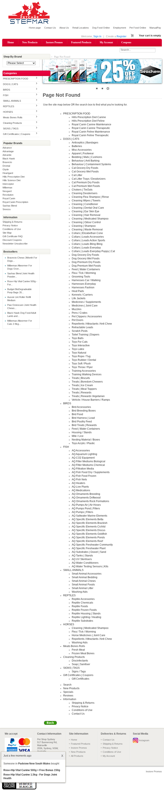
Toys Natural (79, 352)
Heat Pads (78, 291)
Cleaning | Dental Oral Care (88, 208)
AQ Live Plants (80, 486)
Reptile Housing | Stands (86, 613)
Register (121, 36)
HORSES (8, 112)
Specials (68, 692)
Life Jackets (78, 298)
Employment (119, 27)
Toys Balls (77, 338)
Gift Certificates (80, 678)
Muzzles (76, 309)
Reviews (68, 695)
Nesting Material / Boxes (86, 439)
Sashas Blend (10, 205)
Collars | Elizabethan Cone (87, 233)
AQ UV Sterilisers (82, 559)
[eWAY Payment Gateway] (19, 788)
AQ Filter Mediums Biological (88, 461)
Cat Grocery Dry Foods (85, 168)
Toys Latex (78, 349)
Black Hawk (9, 158)
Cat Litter (77, 175)
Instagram (144, 740)
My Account (106, 42)
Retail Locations (80, 27)
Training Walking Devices (86, 374)
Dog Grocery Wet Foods (86, 258)
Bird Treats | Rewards (84, 425)
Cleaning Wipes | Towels (86, 200)
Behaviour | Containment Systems (91, 164)
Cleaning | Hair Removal (86, 215)
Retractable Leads (82, 327)
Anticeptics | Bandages (85, 142)
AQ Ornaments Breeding (86, 494)
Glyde (6, 169)
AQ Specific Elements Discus (88, 530)
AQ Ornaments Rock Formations (90, 501)
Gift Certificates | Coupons (16, 134)
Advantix (7, 155)
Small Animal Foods (83, 584)
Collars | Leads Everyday (86, 247)
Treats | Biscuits (81, 378)
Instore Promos (54, 42)
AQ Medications (81, 490)
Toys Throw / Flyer (82, 367)
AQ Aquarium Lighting (84, 454)
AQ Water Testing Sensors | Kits (90, 566)
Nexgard (7, 191)
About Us (64, 27)
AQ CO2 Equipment (83, 457)
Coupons (126, 42)
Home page (35, 27)
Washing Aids (80, 592)
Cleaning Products (12, 123)
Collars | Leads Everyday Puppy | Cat (93, 251)
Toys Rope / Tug (81, 356)
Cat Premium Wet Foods (86, 186)
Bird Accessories (81, 407)
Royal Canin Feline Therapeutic (90, 135)
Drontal (6, 166)
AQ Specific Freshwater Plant (88, 548)
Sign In (97, 36)
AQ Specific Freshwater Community (92, 544)
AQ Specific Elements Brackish (89, 523)
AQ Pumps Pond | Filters (86, 508)
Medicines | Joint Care (85, 305)
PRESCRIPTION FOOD (15, 78)
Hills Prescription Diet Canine (89, 117)
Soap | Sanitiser (81, 664)
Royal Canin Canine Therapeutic (91, 128)
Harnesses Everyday (84, 284)
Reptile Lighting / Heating (86, 617)
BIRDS (6, 89)
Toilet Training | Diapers (85, 334)
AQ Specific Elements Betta (87, 519)
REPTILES (8, 106)
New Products (30, 42)
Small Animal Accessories (86, 573)
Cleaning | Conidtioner (85, 204)
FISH (5, 95)
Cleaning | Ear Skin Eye (85, 211)
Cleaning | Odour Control (86, 222)
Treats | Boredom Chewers (87, 381)
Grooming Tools (81, 276)
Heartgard (8, 173)
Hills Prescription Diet (14, 176)
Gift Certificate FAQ (13, 236)
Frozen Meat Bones (83, 653)
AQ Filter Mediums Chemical (88, 465)
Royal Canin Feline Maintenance (91, 131)
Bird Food (77, 414)
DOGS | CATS (10, 84)
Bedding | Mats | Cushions (87, 157)
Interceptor (8, 184)
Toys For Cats (80, 342)
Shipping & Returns (12, 222)
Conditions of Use (12, 229)
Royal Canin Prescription (15, 202)
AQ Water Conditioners (85, 563)
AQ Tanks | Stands (82, 555)
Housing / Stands (82, 432)
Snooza (6, 209)
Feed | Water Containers (86, 269)
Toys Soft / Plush (81, 363)
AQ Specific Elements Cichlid (88, 526)
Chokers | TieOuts (82, 189)
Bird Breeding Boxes (84, 410)
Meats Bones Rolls (12, 117)
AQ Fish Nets (79, 479)
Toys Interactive (81, 345)
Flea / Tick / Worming (84, 273)
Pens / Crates (79, 313)
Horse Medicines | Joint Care (88, 635)
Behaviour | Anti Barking (86, 160)
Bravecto (7, 162)
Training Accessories (84, 371)
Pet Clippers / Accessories (87, 316)
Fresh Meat (78, 649)
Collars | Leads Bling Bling (87, 244)
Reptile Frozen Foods (84, 610)
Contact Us (50, 27)
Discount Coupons (12, 240)
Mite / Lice (77, 436)
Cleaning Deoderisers (84, 193)
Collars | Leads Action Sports (88, 240)
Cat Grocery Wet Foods (85, 171)
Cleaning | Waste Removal (87, 229)
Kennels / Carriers (82, 294)
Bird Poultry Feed (82, 421)
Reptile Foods (80, 606)
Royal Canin (9, 198)
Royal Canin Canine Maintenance (91, 124)
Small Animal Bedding (84, 577)
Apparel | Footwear (83, 153)
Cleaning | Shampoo (84, 226)
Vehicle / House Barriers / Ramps (91, 400)
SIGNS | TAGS (10, 128)
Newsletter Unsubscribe (15, 243)
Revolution (8, 195)
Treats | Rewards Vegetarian (88, 396)
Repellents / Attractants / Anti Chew (92, 323)
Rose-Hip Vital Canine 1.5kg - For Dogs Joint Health (30, 776)
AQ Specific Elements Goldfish (89, 534)
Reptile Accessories (83, 599)
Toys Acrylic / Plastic (83, 443)
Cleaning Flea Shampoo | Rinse (90, 197)
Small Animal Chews (84, 581)
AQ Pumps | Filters (82, 512)
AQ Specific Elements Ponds (88, 537)
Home (10, 42)
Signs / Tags (79, 671)
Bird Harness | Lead (83, 418)
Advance (7, 147)
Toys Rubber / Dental (84, 360)
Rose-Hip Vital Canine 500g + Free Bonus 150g (31, 770)
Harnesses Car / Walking (86, 280)
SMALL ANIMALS (12, 101)
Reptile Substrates (82, 621)
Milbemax (7, 187)
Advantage (8, 151)
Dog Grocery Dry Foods (85, 255)
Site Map (7, 232)
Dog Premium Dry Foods (86, 262)
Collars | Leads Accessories (88, 236)
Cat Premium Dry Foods (86, 182)
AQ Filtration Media (83, 468)
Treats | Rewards (81, 392)
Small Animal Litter (82, 588)
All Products (77, 756)
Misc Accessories (82, 150)
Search (67, 684)
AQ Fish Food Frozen (84, 476)
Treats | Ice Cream (82, 385)
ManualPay (155, 27)
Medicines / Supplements (86, 302)
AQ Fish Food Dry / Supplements (91, 472)
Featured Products (81, 42)
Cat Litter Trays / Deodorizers (88, 179)
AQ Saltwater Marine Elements (89, 515)
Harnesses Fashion (83, 287)
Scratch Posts (80, 331)
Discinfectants (80, 660)
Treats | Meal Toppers (84, 389)
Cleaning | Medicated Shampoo (90, 218)
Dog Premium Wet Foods (86, 265)
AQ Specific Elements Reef (87, 541)
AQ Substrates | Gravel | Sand (89, 552)
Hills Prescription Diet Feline (88, 121)
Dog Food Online (101, 27)
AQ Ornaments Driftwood (86, 497)
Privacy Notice (10, 225)
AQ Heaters (78, 483)
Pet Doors (77, 320)
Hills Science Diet (11, 180)
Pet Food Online (137, 27)
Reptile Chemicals (82, 602)
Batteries (77, 146)
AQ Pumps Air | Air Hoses (86, 505)
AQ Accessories (81, 450)
